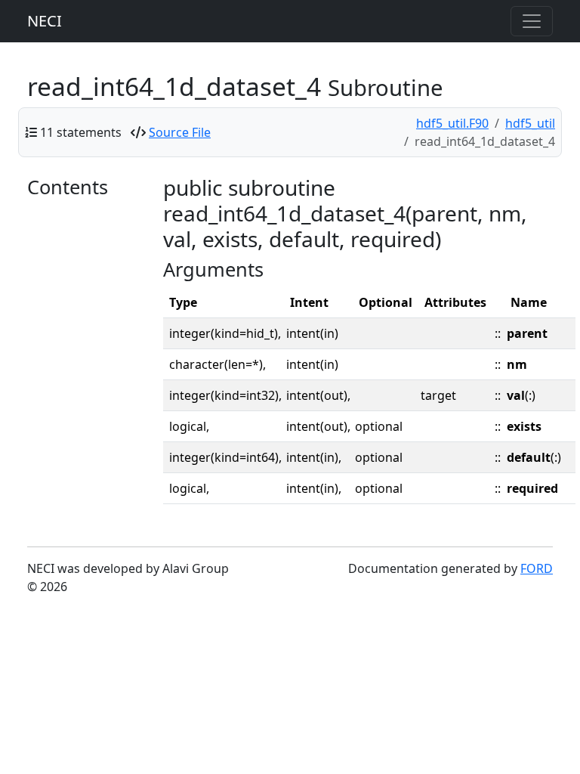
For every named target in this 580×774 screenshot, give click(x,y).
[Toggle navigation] (532, 21)
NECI (44, 21)
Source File (180, 132)
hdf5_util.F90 (452, 123)
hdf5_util (530, 123)
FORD (536, 568)
